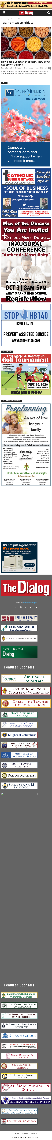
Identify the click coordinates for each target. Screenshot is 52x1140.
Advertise (25, 1134)
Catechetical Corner (8, 58)
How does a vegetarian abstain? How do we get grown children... (26, 63)
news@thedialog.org (30, 603)
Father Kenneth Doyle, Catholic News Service (17, 68)
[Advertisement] (26, 514)
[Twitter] (31, 608)
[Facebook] (16, 608)
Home (2, 19)
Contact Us (33, 1134)
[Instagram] (21, 608)
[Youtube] (36, 608)
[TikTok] (26, 608)
